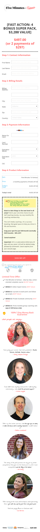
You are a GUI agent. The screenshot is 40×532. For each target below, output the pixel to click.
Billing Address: (5, 89)
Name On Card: (5, 136)
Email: (4, 74)
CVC (3, 164)
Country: (5, 118)
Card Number (5, 143)
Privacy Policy (17, 268)
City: (3, 101)
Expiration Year (5, 157)
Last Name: (6, 68)
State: (4, 107)
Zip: (3, 112)
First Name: (6, 63)
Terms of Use (12, 266)
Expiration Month (5, 150)
